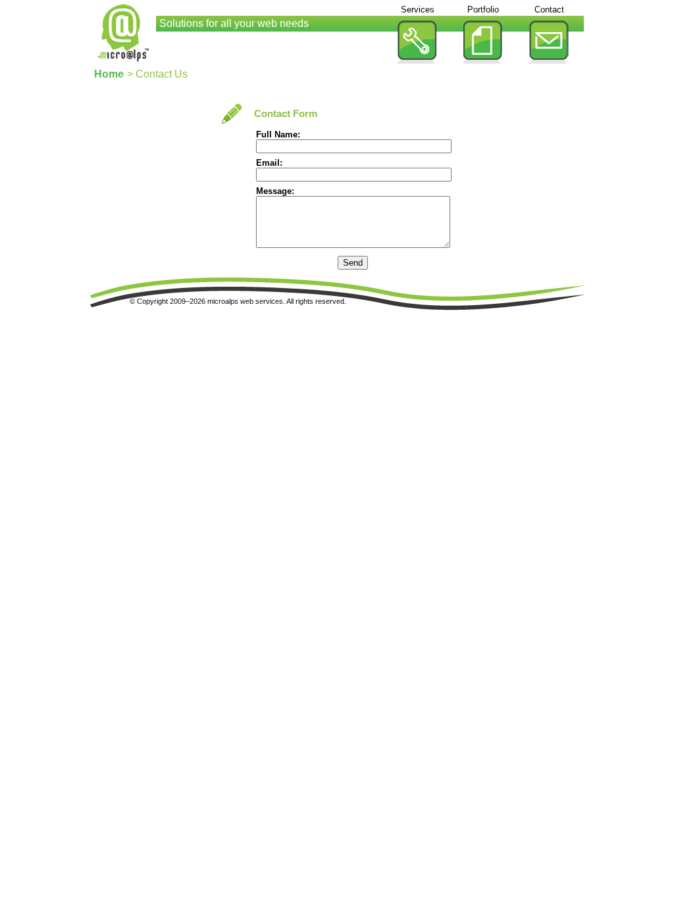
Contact (549, 9)
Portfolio (483, 9)
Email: (269, 163)
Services (417, 9)
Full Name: (278, 134)
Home (109, 74)
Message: (275, 191)
